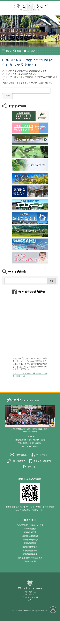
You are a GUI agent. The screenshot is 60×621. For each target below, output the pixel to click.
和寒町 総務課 (30, 529)
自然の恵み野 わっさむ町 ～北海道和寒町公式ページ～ (30, 7)
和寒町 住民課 (30, 532)
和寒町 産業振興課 (30, 540)
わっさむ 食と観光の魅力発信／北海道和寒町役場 (30, 374)
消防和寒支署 (30, 561)
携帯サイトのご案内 (42, 461)
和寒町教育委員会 (30, 547)
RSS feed (31, 467)
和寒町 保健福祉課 (30, 536)
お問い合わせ (21, 455)
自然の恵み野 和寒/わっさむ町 (30, 525)
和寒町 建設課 (30, 543)
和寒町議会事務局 (30, 550)
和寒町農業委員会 (30, 554)
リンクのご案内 (18, 461)
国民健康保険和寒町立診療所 (30, 558)
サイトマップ (41, 455)
